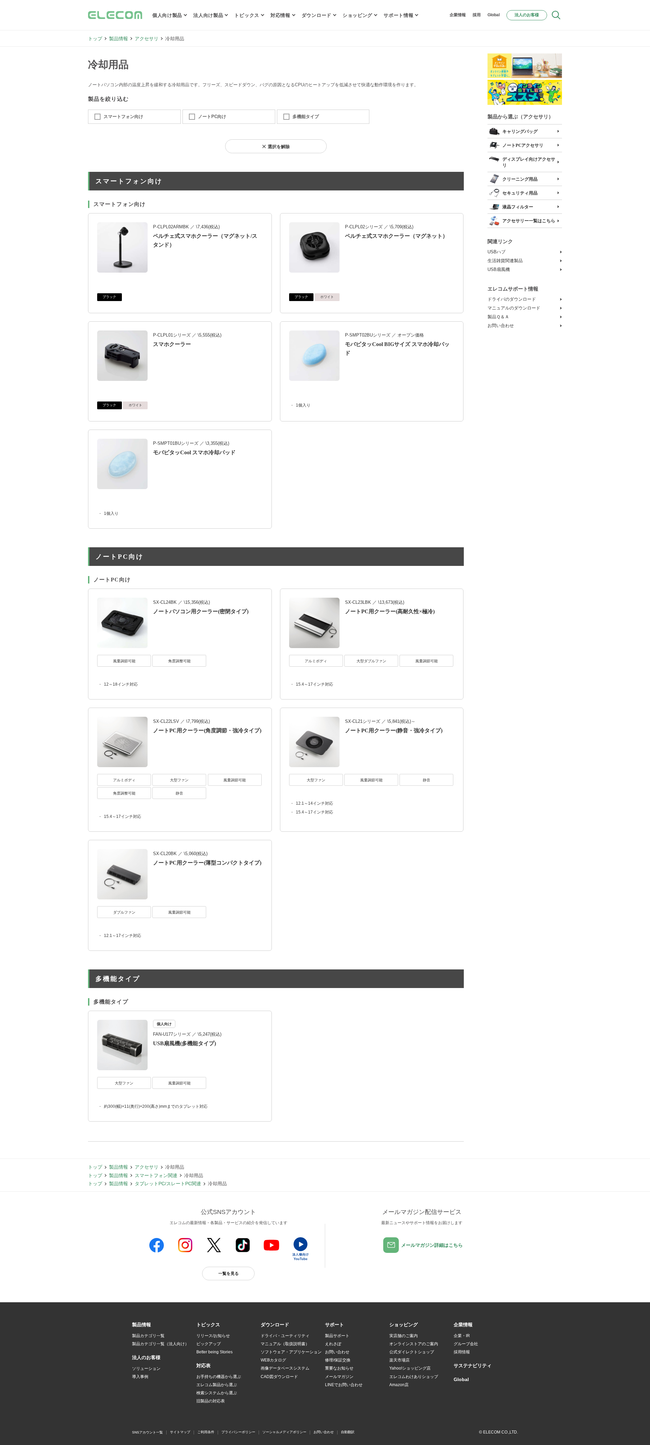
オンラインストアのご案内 (413, 1343)
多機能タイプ (305, 116)
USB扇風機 (499, 269)
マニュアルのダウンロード (514, 308)
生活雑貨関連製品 (505, 260)
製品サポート (337, 1335)
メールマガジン (339, 1376)
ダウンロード (316, 15)
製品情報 (118, 38)
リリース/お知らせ (213, 1335)
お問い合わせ (501, 325)
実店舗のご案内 (403, 1335)
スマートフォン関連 (156, 1175)
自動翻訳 (347, 1432)
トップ (95, 38)
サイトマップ (180, 1432)
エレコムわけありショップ (413, 1376)
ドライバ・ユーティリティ (285, 1335)
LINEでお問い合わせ (344, 1384)
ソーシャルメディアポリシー (284, 1432)
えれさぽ (333, 1343)
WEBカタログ (273, 1360)
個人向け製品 (167, 15)
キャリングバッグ (520, 131)
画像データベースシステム (285, 1368)
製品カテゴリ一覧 (148, 1335)
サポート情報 (398, 15)
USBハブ (496, 251)
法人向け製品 (208, 15)
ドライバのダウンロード (512, 299)
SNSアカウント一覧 (147, 1432)
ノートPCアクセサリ (522, 145)
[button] (208, 1325)
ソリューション (146, 1368)
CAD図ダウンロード (279, 1376)
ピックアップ (208, 1343)
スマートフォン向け (123, 116)
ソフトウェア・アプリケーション (291, 1352)
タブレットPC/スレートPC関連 (168, 1183)
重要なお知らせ (339, 1368)
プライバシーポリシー (238, 1432)
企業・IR (462, 1335)
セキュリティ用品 (520, 193)
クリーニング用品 (520, 179)
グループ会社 (466, 1343)
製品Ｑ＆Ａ (498, 316)
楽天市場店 (399, 1360)
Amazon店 (399, 1384)
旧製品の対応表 (210, 1401)
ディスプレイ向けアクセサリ (528, 162)
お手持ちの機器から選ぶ (218, 1376)
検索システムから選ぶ (216, 1393)
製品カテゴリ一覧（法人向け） (160, 1343)
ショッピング (357, 15)
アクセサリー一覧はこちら (528, 220)
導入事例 (140, 1376)
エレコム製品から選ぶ (216, 1384)
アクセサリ (146, 38)
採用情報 (462, 1352)
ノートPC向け (212, 116)
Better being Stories (214, 1352)
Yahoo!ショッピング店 (410, 1368)
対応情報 (280, 15)
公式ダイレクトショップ (411, 1352)
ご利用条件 (205, 1432)
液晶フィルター (517, 206)
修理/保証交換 (337, 1360)
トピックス (246, 15)
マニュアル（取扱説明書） (285, 1343)
